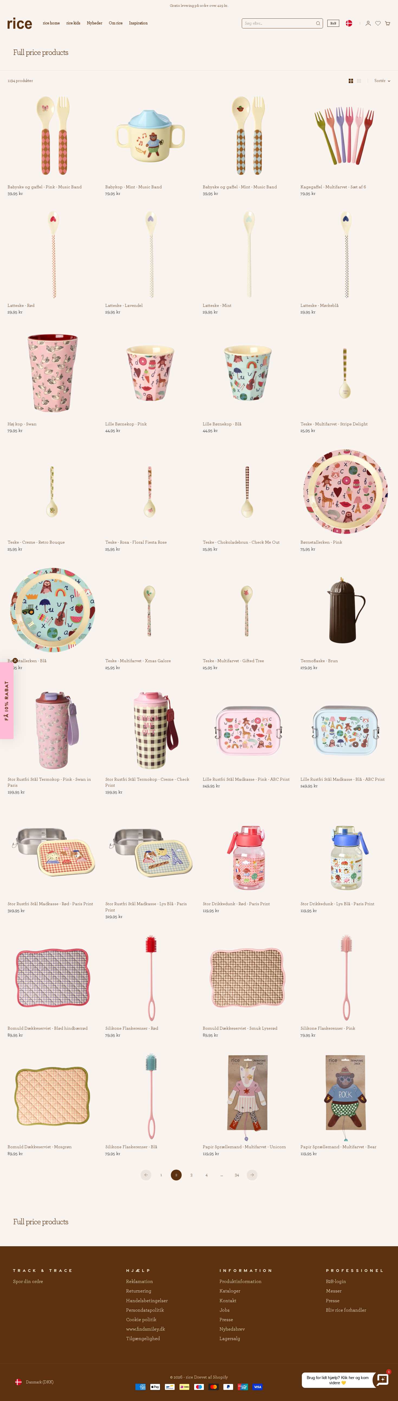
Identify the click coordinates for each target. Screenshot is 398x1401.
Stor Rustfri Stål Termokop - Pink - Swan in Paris (49, 783)
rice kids (73, 23)
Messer (333, 1291)
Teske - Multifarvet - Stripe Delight (334, 424)
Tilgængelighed (143, 1338)
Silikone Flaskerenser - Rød (131, 1029)
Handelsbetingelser (147, 1300)
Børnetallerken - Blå (27, 661)
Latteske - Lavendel (124, 306)
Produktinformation (241, 1281)
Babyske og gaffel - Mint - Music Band (240, 187)
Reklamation (139, 1281)
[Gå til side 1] (146, 1175)
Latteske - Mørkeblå (320, 306)
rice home (51, 23)
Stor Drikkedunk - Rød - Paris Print (236, 904)
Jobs (225, 1310)
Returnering (138, 1291)
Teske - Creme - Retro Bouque (36, 543)
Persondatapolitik (145, 1310)
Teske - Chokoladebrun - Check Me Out (241, 543)
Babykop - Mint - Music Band (133, 187)
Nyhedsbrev (232, 1329)
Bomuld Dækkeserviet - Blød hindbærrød (47, 1029)
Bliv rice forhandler (346, 1310)
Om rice (116, 23)
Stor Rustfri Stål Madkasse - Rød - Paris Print (50, 904)
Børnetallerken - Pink (321, 543)
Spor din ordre (28, 1281)
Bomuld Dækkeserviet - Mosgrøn (40, 1147)
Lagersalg (230, 1338)
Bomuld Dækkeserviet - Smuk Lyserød (240, 1029)
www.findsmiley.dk (145, 1329)
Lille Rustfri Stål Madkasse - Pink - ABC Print (246, 780)
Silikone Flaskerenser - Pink (328, 1029)
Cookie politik (141, 1319)
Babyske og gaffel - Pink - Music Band (44, 187)
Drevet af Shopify (211, 1377)
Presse (226, 1319)
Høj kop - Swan (22, 424)
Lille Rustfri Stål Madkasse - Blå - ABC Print (343, 780)
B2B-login (336, 1281)
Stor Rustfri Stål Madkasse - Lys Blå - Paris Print (146, 907)
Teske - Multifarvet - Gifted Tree (233, 661)
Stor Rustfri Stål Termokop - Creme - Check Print (147, 783)
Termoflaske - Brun (319, 661)
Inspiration (138, 23)
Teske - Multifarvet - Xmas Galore (138, 661)
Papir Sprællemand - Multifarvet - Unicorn (244, 1147)
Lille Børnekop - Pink (126, 424)
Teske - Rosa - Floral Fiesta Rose (136, 543)
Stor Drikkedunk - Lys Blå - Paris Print (337, 904)
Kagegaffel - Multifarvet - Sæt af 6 (333, 187)
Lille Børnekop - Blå (222, 424)
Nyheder (94, 23)
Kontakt (228, 1300)
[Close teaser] (15, 660)
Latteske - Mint (217, 306)
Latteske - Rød (21, 306)
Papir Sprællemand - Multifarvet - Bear (338, 1147)
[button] (89, 99)
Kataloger (230, 1291)
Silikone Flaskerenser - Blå (131, 1147)
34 (237, 1175)
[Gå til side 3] (252, 1175)
